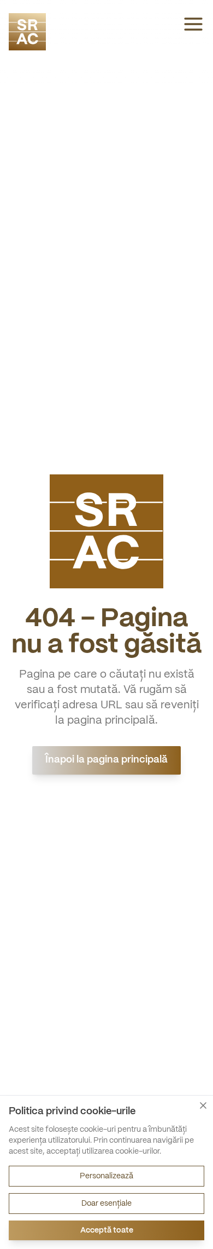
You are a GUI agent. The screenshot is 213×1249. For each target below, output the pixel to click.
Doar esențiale (106, 1203)
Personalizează (106, 1176)
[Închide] (203, 1105)
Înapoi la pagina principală (106, 760)
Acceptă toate (106, 1230)
